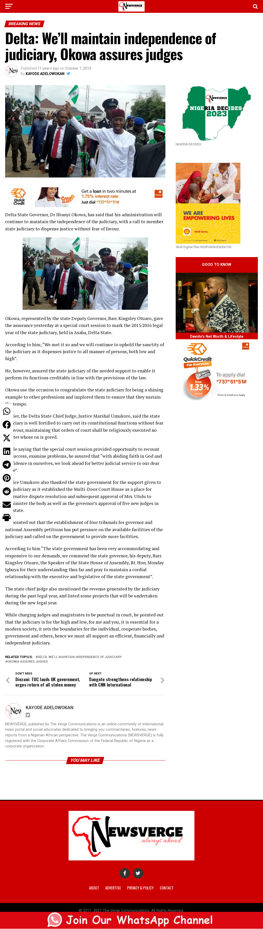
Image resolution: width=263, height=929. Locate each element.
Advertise (113, 887)
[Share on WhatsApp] (6, 411)
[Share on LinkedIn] (6, 451)
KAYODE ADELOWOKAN (45, 74)
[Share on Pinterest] (6, 478)
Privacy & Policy (140, 887)
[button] (6, 518)
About (94, 887)
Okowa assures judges (27, 661)
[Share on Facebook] (6, 424)
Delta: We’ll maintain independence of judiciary (79, 657)
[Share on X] (6, 438)
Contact (167, 887)
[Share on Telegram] (6, 464)
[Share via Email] (6, 504)
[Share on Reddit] (6, 491)
